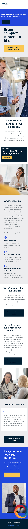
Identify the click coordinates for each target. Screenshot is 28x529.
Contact (18, 525)
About (13, 525)
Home (9, 525)
